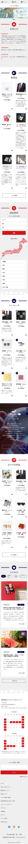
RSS (17, 834)
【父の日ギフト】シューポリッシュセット (7, 168)
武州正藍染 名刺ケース (7, 322)
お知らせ (21, 604)
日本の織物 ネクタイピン (21, 351)
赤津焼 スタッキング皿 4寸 (7, 482)
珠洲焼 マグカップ (7, 351)
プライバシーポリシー (6, 804)
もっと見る (14, 195)
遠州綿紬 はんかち (21, 384)
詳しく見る (21, 623)
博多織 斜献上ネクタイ (21, 95)
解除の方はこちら (23, 776)
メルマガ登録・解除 (6, 797)
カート (24, 2)
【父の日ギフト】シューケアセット (21, 126)
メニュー (5, 2)
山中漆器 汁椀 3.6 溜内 (21, 511)
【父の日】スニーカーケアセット (21, 168)
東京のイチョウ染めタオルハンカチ (7, 384)
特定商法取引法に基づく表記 (8, 801)
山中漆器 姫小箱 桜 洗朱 (21, 533)
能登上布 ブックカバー (7, 511)
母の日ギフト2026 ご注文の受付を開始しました (13, 49)
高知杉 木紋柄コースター (21, 322)
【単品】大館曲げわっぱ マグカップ (7, 534)
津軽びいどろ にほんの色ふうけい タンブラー (7, 95)
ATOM (20, 834)
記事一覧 (14, 681)
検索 (15, 2)
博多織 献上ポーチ (7, 125)
